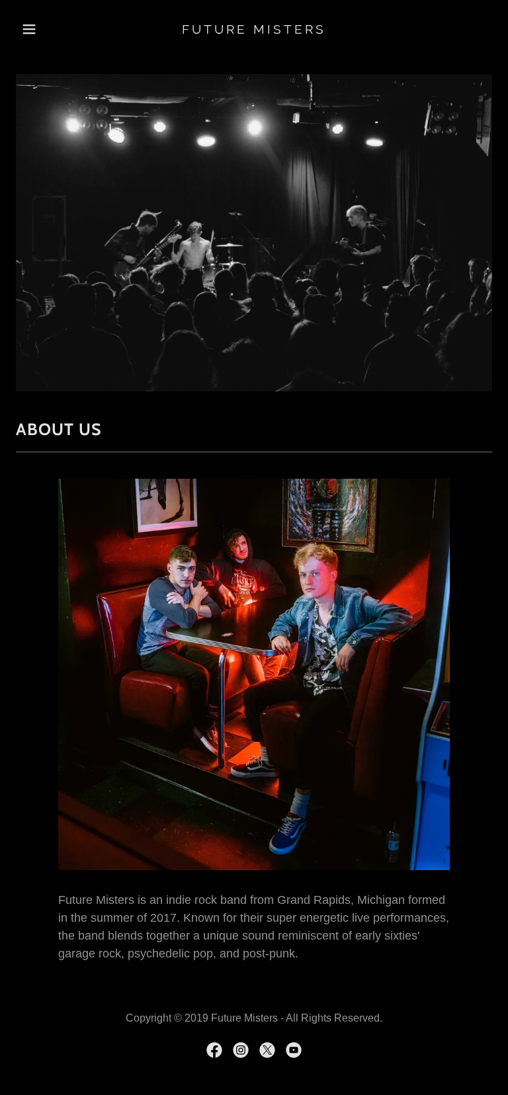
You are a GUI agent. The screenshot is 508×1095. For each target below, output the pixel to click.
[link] (254, 29)
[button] (51, 29)
